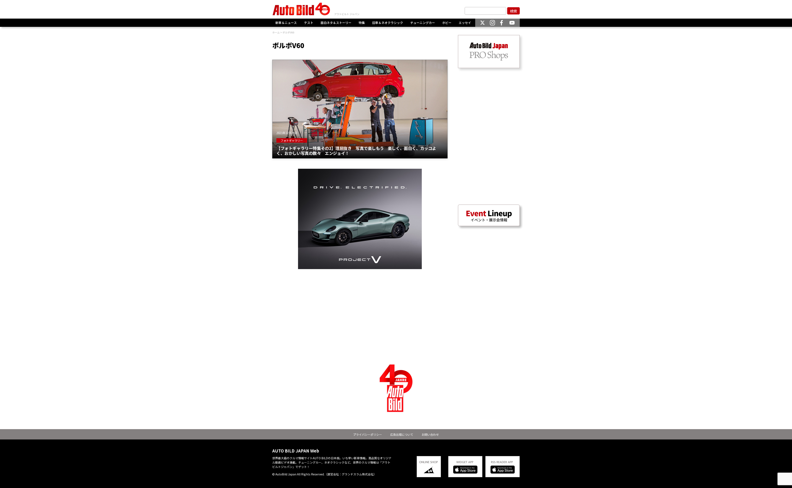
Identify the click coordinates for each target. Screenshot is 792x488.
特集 (362, 22)
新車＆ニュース (286, 22)
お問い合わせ (430, 434)
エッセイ (465, 22)
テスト (308, 22)
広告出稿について (401, 434)
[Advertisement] (360, 298)
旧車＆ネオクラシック (387, 22)
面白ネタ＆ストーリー (336, 22)
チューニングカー (422, 22)
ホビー (446, 22)
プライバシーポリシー (367, 434)
